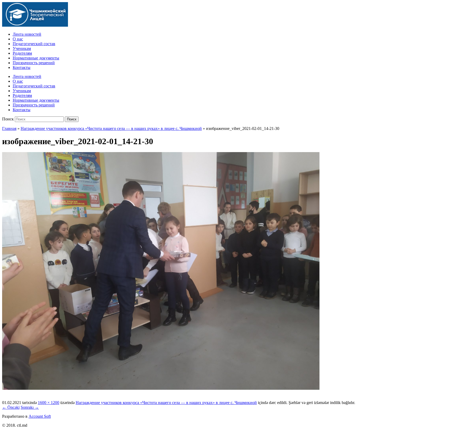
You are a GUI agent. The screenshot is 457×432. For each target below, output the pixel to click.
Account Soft (40, 416)
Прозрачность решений (34, 62)
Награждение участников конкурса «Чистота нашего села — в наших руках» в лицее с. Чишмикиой (111, 128)
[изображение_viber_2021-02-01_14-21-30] (160, 388)
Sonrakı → (30, 407)
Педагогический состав (34, 43)
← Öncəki (11, 407)
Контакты (21, 67)
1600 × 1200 (48, 402)
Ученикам (22, 48)
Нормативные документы (36, 58)
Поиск (8, 119)
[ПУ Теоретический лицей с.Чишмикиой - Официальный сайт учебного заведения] (35, 25)
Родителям (22, 53)
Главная (9, 128)
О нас (18, 39)
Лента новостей (27, 34)
